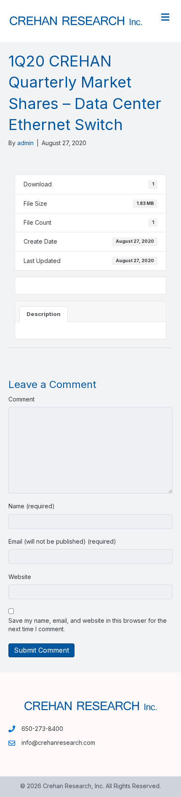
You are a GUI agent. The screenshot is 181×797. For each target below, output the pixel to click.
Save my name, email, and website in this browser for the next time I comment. (87, 624)
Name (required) (31, 506)
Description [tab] (44, 314)
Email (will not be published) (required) (62, 541)
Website (19, 576)
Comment (21, 399)
